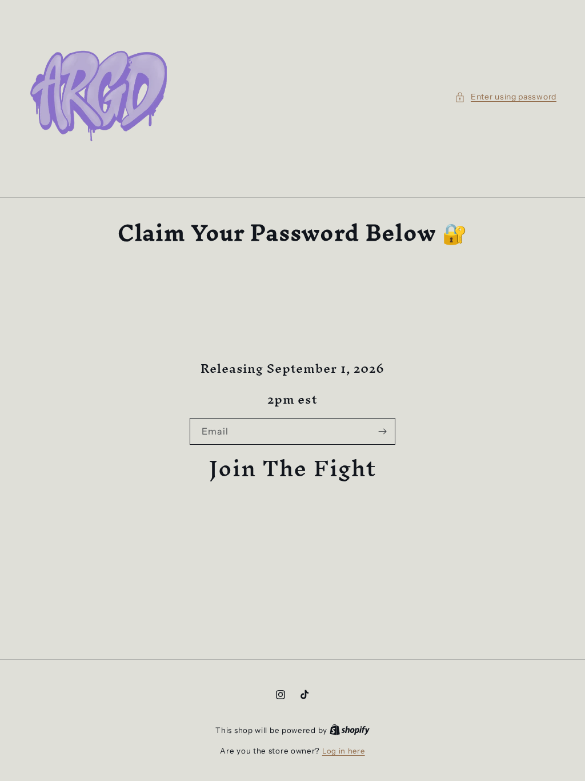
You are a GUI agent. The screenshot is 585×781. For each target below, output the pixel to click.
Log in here (343, 750)
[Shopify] (350, 730)
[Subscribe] (382, 431)
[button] (505, 97)
